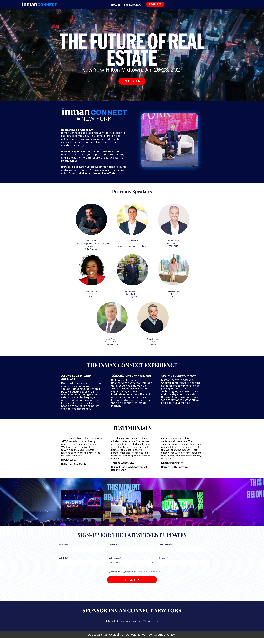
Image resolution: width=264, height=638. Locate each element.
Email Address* (166, 544)
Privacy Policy (142, 571)
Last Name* (114, 544)
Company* (163, 558)
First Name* (64, 544)
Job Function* (115, 558)
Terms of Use (156, 571)
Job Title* (63, 558)
